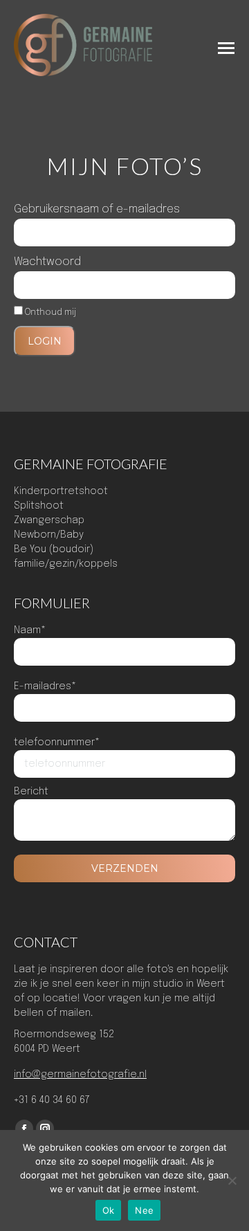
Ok (108, 1210)
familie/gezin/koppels (66, 564)
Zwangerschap (49, 520)
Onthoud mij (49, 312)
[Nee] (232, 1180)
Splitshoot (39, 506)
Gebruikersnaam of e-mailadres (97, 209)
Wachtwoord (47, 262)
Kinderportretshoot (61, 491)
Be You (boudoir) (53, 549)
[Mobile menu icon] (226, 48)
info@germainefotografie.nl (80, 1074)
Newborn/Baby (49, 535)
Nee (144, 1210)
